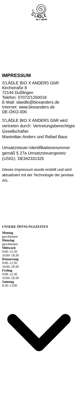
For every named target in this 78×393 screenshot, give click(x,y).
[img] (39, 12)
